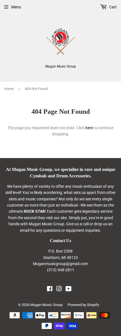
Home (9, 89)
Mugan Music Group (46, 305)
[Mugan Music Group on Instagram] (59, 289)
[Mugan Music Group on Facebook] (50, 289)
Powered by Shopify (83, 305)
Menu (16, 7)
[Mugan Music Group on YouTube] (68, 289)
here (89, 128)
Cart (112, 7)
